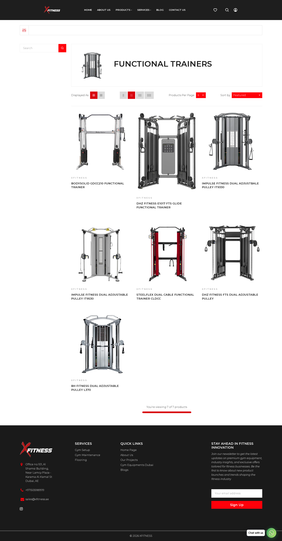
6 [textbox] (198, 95)
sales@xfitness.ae (37, 499)
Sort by (225, 95)
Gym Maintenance (87, 455)
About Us (126, 455)
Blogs (124, 469)
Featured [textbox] (239, 95)
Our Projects (129, 460)
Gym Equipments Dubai (136, 465)
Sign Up (236, 505)
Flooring (81, 460)
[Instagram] (21, 509)
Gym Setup (82, 450)
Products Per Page (181, 95)
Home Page (128, 450)
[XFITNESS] (52, 9)
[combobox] (201, 95)
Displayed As (79, 95)
